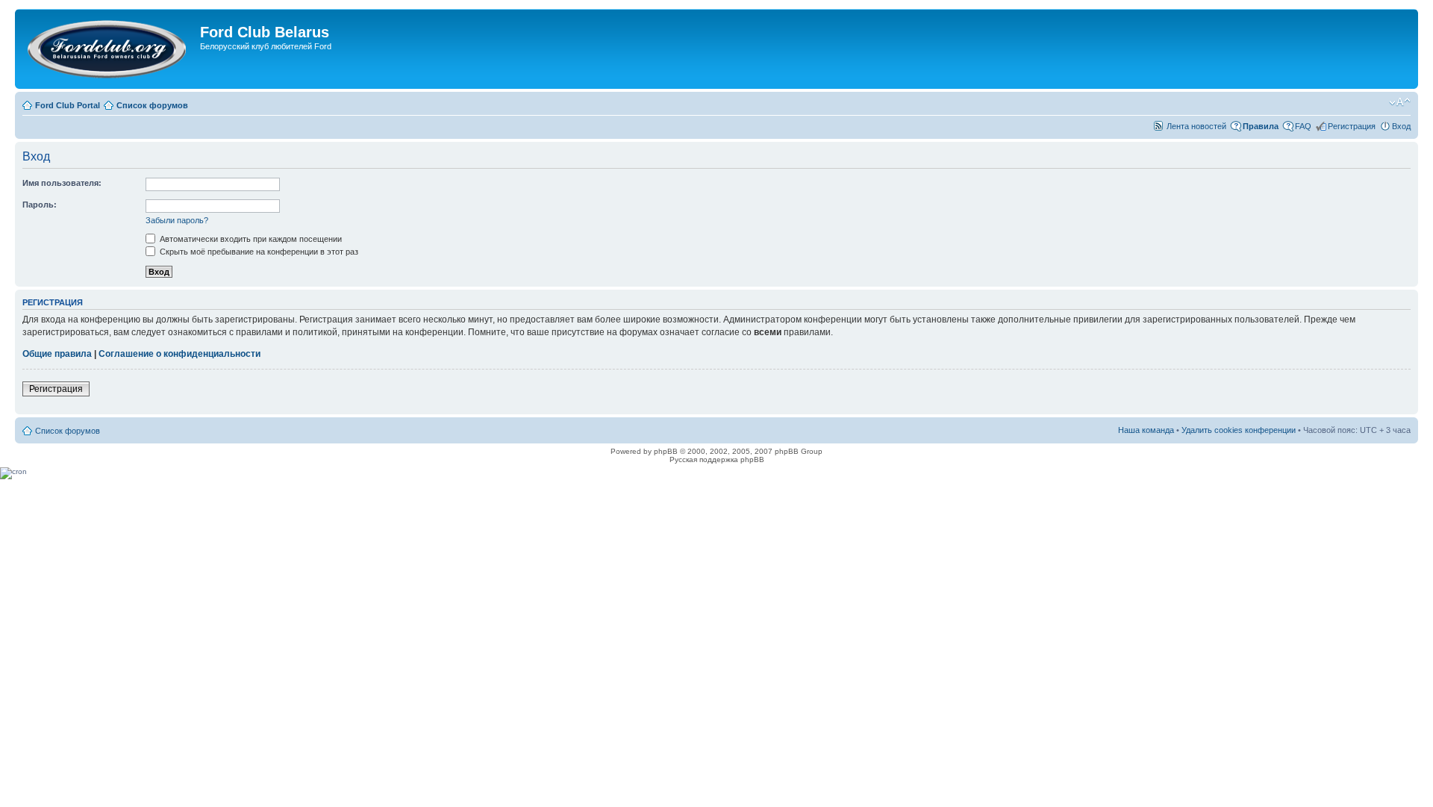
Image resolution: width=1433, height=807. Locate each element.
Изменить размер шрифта (1400, 102)
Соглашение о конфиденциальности (179, 354)
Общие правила (57, 354)
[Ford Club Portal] (109, 49)
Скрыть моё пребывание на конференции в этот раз (257, 251)
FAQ (1303, 126)
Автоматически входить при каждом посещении (249, 238)
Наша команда (1146, 430)
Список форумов (152, 105)
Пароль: (39, 204)
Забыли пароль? (177, 220)
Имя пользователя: (62, 182)
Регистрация (1352, 126)
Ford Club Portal (67, 105)
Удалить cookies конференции (1238, 430)
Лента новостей (1196, 126)
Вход (1401, 126)
